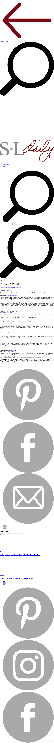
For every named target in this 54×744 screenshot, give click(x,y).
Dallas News (10, 312)
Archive (4, 170)
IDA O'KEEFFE (12, 287)
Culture (4, 166)
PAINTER (18, 287)
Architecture (5, 167)
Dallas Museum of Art (12, 295)
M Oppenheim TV (12, 338)
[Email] (28, 524)
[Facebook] (28, 472)
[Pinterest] (28, 421)
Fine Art (4, 165)
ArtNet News (11, 351)
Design (4, 168)
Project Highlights (6, 164)
